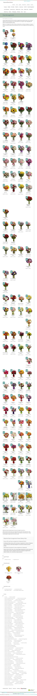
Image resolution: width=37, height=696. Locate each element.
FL (19, 694)
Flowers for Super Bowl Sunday (18, 604)
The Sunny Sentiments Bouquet (28, 303)
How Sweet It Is (13, 76)
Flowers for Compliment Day (8, 600)
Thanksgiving (14, 11)
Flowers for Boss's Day (20, 651)
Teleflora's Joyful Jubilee (20, 89)
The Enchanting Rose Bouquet (5, 230)
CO (15, 694)
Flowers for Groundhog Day (8, 604)
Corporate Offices (33, 692)
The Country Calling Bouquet (28, 439)
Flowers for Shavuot (14, 672)
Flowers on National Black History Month (20, 609)
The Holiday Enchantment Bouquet (28, 464)
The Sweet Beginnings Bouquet (28, 365)
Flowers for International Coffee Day (9, 637)
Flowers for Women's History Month (9, 631)
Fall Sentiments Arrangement (28, 501)
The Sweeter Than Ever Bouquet (20, 452)
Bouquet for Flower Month (8, 664)
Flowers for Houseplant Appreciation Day (10, 598)
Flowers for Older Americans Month (20, 663)
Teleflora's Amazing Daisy (28, 77)
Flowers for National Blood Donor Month (21, 603)
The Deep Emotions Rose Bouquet (13, 303)
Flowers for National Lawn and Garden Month (10, 646)
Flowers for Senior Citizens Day (18, 621)
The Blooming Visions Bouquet (13, 390)
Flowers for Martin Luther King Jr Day (20, 599)
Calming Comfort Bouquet (28, 488)
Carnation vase (13, 352)
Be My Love (13, 192)
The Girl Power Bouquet (13, 315)
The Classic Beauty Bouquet (5, 390)
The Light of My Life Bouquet (20, 439)
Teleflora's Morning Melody (28, 51)
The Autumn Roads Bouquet (28, 427)
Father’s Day (6, 11)
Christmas (18, 11)
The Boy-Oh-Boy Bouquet (20, 315)
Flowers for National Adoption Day (19, 668)
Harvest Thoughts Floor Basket (20, 501)
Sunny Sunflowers (13, 115)
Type (25, 11)
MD (32, 694)
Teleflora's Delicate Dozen (13, 141)
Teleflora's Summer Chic (13, 64)
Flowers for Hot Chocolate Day (8, 683)
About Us (10, 688)
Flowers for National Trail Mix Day (20, 623)
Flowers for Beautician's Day (19, 674)
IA (26, 694)
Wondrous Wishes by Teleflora (5, 154)
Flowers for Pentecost (7, 673)
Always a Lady (28, 128)
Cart (11, 52)
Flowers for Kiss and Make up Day (18, 622)
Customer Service (5, 688)
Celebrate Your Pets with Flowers (19, 683)
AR (13, 694)
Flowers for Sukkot (7, 650)
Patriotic (10, 11)
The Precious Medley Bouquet (5, 90)
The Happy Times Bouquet (5, 315)
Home (3, 18)
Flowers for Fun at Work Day (17, 600)
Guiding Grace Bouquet (13, 500)
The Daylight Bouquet (20, 414)
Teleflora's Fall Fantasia (20, 102)
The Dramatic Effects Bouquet (28, 378)
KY (28, 694)
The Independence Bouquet (5, 303)
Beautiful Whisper (28, 192)
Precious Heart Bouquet (5, 352)
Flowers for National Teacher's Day (17, 659)
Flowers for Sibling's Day (17, 641)
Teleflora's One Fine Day (20, 51)
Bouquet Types (6, 18)
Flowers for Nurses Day (7, 659)
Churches (32, 4)
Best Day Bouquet (21, 488)
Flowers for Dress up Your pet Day (21, 598)
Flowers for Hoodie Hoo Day (17, 608)
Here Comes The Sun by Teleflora (13, 102)
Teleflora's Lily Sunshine (28, 64)
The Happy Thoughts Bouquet (5, 339)
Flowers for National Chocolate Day (21, 654)
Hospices (19, 692)
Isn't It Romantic (13, 179)
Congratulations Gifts (16, 559)
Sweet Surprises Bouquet (5, 38)
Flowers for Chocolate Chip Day (9, 660)
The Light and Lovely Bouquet (28, 452)
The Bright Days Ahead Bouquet (28, 415)
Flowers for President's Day (8, 608)
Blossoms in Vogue (5, 76)
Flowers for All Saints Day (17, 664)
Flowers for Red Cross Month (20, 631)
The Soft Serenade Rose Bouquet (13, 255)
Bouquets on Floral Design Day (8, 609)
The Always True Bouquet (5, 402)
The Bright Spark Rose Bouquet (5, 217)
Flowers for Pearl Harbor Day (8, 678)
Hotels (17, 4)
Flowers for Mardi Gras (20, 626)
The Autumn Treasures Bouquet (5, 452)
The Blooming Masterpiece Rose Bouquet (28, 205)
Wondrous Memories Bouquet (20, 513)
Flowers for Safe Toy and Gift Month (9, 682)
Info (14, 52)
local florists (6, 692)
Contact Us (14, 688)
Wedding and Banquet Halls (27, 692)
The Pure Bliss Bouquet (5, 377)
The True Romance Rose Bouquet (13, 242)
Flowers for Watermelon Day (19, 617)
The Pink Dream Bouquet (13, 439)
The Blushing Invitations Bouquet (13, 427)
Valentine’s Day (18, 9)
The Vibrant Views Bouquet (13, 402)
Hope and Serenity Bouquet (28, 513)
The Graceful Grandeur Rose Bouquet (12, 230)
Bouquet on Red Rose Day (16, 673)
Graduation (31, 9)
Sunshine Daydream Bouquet (28, 340)
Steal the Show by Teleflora (28, 154)
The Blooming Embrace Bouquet (20, 390)
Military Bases (22, 692)
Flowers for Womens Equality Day (9, 623)
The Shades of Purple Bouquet (28, 402)
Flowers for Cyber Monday (8, 677)
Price (22, 11)
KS (27, 694)
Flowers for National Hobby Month (9, 603)
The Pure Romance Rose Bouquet (5, 415)
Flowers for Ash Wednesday (8, 627)
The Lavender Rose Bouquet (20, 230)
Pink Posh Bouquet (28, 476)
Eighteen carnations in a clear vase (20, 353)
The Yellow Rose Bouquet (20, 192)
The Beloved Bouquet (28, 254)
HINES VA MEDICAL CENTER (8, 590)
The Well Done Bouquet (28, 315)
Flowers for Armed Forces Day (19, 660)
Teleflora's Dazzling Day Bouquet (13, 38)
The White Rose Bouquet (5, 255)
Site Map (18, 688)
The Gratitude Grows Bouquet (13, 415)
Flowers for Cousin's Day (8, 614)
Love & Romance (6, 9)
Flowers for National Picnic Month (9, 617)
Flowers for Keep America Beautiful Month (10, 645)
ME (31, 694)
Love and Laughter (28, 166)
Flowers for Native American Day (16, 650)
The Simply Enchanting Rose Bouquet (5, 290)
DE (18, 694)
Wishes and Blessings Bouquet (13, 526)
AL (9, 694)
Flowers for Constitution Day (8, 635)
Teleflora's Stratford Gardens (20, 77)
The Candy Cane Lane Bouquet (13, 477)
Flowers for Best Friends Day (22, 672)
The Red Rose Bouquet (5, 242)
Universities (28, 4)
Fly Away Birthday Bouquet (5, 51)
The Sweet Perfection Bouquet (20, 402)
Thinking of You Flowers (8, 559)
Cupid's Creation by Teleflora (5, 128)
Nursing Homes (15, 692)
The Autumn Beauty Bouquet (13, 452)
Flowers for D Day (7, 672)
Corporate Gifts (12, 9)
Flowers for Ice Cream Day (8, 613)
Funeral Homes (24, 4)
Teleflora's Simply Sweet (28, 180)
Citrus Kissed (20, 63)
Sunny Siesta (5, 192)
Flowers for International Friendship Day (10, 618)
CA (14, 694)
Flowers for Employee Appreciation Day (9, 626)
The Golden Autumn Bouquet (13, 339)
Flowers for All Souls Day (8, 665)
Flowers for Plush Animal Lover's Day (9, 654)
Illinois (20, 693)
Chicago (22, 693)
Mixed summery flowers (28, 353)
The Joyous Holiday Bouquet (5, 477)
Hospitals (20, 4)
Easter (22, 9)
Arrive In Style (20, 166)
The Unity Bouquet (5, 278)
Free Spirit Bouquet (20, 476)
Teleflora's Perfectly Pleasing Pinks (13, 90)
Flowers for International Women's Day (19, 627)
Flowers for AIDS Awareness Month (9, 655)
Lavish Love (13, 128)
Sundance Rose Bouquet (20, 303)
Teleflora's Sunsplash (5, 102)
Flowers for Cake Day (7, 669)
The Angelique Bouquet (13, 278)
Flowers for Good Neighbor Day (9, 636)
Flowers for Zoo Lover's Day (8, 641)
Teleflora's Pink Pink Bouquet (5, 167)
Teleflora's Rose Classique (20, 115)
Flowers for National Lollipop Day (20, 612)
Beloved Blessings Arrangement (5, 501)
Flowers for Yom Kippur (18, 649)
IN (25, 694)
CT (17, 694)
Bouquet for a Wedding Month (20, 682)
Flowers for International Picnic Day (9, 674)
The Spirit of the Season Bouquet (13, 464)
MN (36, 694)
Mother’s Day (26, 9)
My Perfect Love (13, 50)
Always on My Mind (28, 115)
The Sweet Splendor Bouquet (28, 327)
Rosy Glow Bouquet (20, 179)
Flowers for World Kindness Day (9, 668)
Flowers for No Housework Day (18, 640)
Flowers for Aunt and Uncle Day (17, 614)
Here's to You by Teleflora (5, 64)
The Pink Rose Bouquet (28, 229)
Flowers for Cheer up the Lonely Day (9, 612)
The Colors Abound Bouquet (5, 464)
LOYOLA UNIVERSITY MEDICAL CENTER (18, 590)
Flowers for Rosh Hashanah (18, 636)
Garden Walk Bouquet (20, 339)
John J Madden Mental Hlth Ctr (8, 589)
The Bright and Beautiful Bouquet (5, 427)
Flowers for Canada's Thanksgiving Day (10, 651)
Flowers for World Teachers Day (9, 649)
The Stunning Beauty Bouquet (28, 266)
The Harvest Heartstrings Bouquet (20, 378)
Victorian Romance (5, 179)
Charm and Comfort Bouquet (5, 526)
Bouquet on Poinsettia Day (18, 678)
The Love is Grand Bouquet (13, 378)
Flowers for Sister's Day (20, 618)
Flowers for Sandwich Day (16, 665)
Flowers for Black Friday (15, 669)
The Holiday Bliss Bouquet (21, 464)
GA (20, 694)
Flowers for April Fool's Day (8, 640)
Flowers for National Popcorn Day (9, 599)
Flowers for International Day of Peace (19, 635)
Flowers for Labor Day (7, 632)
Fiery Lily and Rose (5, 115)
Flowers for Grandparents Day (16, 632)
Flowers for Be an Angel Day (8, 622)
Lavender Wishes (20, 128)
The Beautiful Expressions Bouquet (28, 390)
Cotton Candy (13, 166)
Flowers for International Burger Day (9, 663)
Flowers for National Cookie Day (18, 677)
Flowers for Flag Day (24, 673)
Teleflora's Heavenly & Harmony (13, 154)
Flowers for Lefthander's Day (8, 621)
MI (35, 694)
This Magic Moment (28, 89)
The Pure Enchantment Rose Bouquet (20, 255)
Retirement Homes (11, 692)
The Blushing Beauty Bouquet (20, 427)
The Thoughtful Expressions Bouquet (5, 439)
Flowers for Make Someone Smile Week (19, 613)
